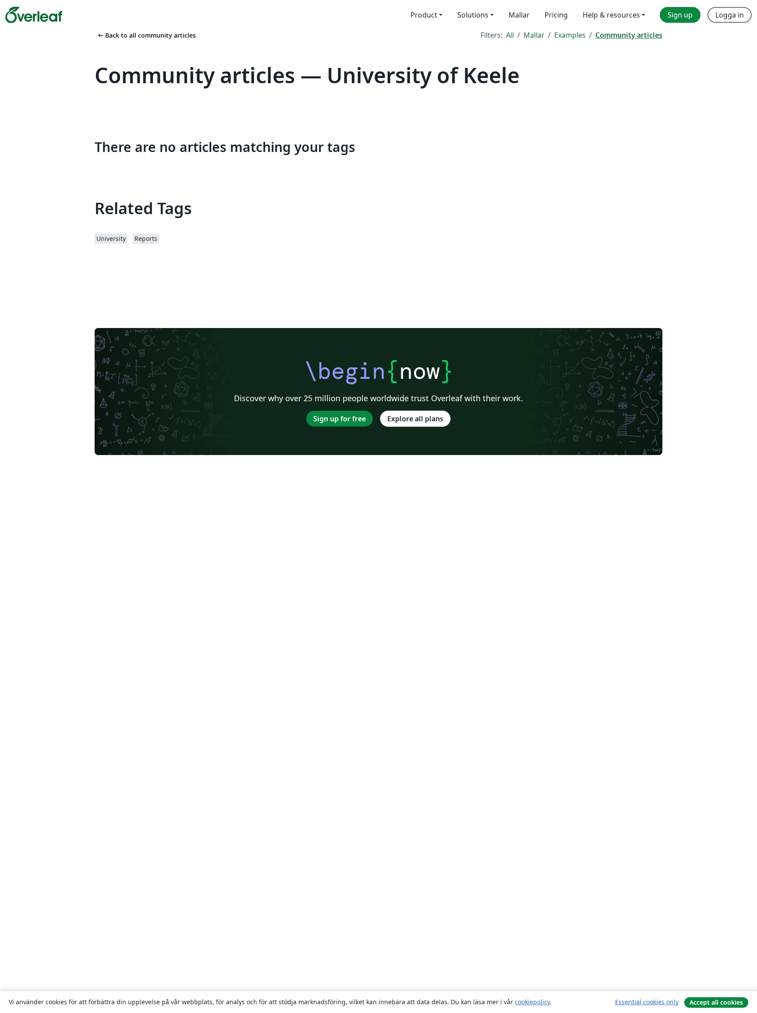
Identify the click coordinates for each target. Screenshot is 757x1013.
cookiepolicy (532, 1002)
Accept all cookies (716, 1002)
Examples (570, 35)
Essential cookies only (647, 1002)
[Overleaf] (33, 15)
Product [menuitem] (423, 15)
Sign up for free (339, 419)
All (510, 35)
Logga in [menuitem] (729, 15)
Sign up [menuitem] (680, 15)
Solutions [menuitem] (472, 15)
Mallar (534, 35)
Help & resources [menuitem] (611, 15)
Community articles (628, 35)
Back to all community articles (146, 35)
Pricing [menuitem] (556, 15)
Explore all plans (415, 419)
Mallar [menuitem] (519, 15)
